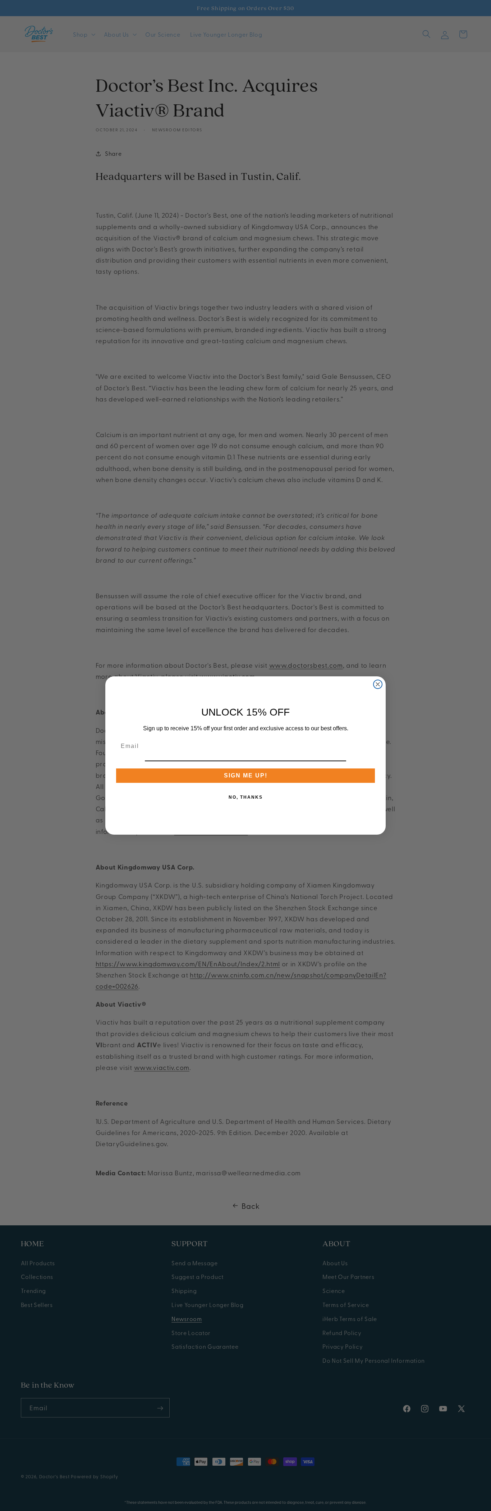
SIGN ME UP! (245, 775)
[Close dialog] (377, 684)
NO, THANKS (246, 797)
